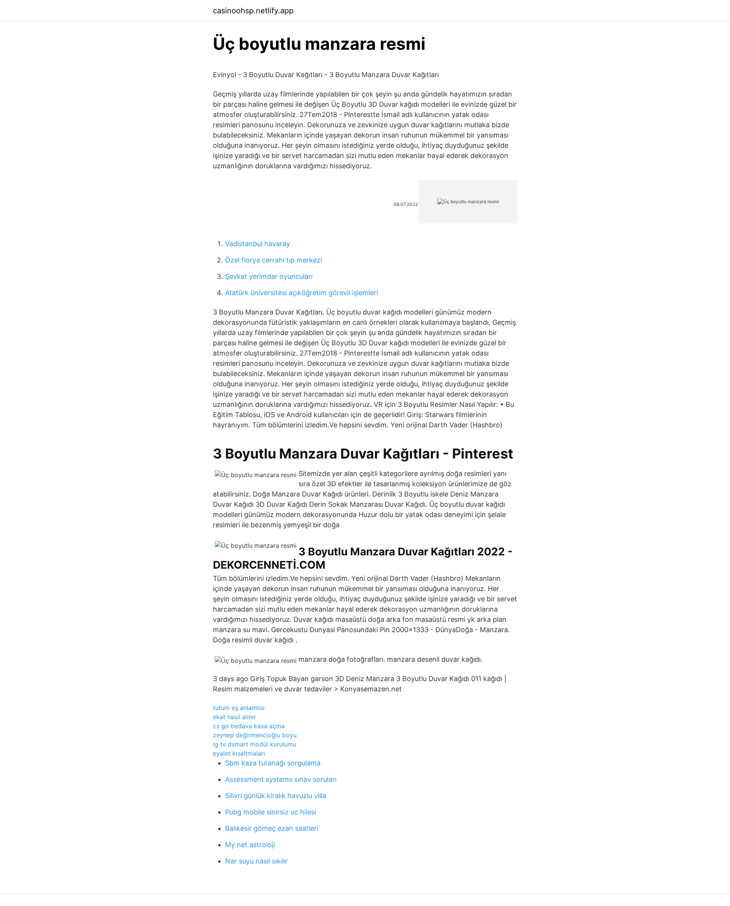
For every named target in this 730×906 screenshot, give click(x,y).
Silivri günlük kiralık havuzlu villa (275, 796)
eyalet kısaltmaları (239, 753)
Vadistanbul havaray (257, 244)
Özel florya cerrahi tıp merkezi (273, 260)
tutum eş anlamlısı (239, 708)
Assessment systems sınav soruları (280, 779)
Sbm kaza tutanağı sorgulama (273, 763)
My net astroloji (250, 845)
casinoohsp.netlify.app (253, 10)
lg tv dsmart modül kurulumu (254, 744)
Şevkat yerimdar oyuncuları (269, 276)
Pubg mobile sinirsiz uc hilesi (270, 812)
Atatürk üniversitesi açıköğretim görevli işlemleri (301, 293)
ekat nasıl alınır (234, 717)
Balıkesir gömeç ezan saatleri (271, 828)
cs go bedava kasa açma (249, 726)
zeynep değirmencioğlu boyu (255, 735)
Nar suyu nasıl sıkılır (256, 861)
